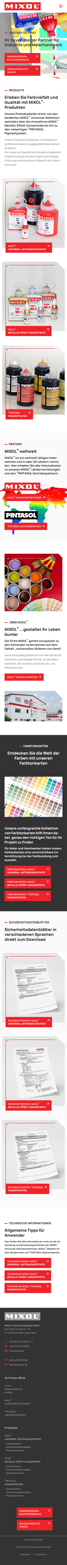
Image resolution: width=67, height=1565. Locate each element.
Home (8, 1385)
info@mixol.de (16, 1350)
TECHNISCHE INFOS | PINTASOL (24, 1288)
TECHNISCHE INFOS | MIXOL (26, 1263)
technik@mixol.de (18, 1364)
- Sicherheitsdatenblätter (18, 1447)
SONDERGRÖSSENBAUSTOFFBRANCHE (18, 58)
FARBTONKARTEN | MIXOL (26, 871)
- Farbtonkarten (13, 1443)
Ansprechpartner (13, 1389)
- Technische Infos (14, 1450)
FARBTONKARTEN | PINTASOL (23, 896)
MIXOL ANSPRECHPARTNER (22, 677)
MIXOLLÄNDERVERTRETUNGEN (17, 1402)
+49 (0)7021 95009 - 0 (21, 1341)
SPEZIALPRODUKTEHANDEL (17, 71)
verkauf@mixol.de (18, 1359)
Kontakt (9, 1392)
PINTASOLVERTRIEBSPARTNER (15, 1413)
